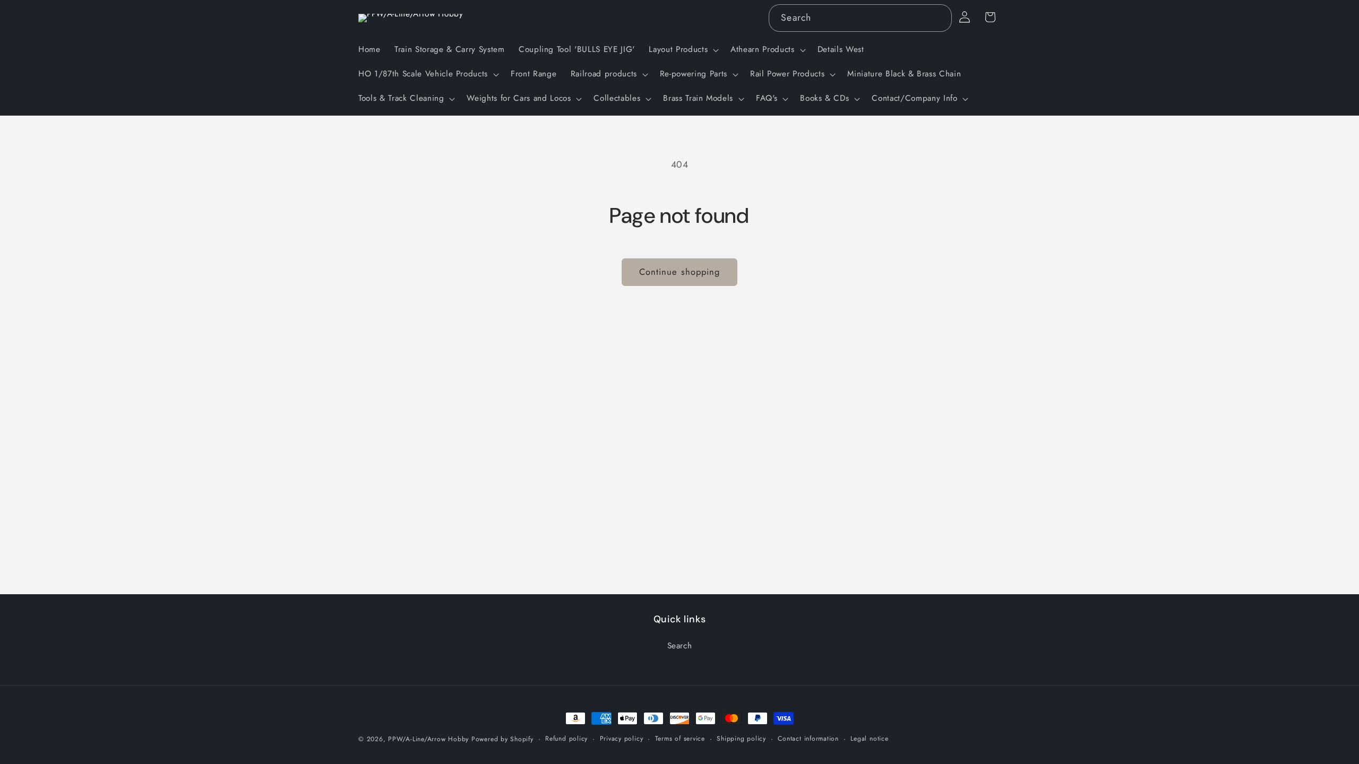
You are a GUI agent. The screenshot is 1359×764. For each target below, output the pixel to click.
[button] (683, 50)
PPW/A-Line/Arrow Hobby (428, 739)
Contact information (808, 738)
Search (679, 646)
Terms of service (680, 738)
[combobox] (860, 18)
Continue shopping (679, 271)
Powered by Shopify (502, 739)
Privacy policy (621, 738)
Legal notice (869, 738)
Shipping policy (741, 738)
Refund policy (566, 738)
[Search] (938, 17)
